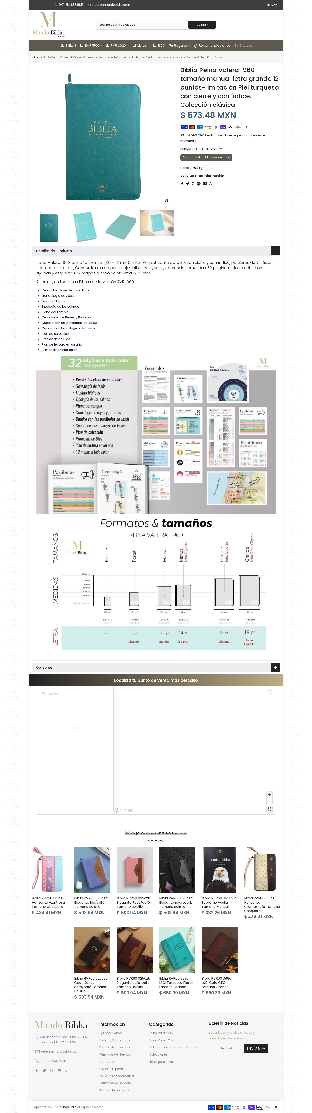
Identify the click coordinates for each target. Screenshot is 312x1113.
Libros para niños (161, 1062)
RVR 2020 (118, 45)
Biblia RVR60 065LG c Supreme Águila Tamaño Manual (219, 902)
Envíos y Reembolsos (114, 1040)
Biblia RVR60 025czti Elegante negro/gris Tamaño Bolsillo (176, 902)
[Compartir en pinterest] (192, 183)
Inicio (35, 57)
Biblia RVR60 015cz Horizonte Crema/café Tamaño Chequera (262, 904)
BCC (161, 45)
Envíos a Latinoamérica (116, 1076)
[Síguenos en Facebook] (36, 1070)
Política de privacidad (115, 1047)
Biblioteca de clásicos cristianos (172, 1047)
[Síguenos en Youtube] (59, 1070)
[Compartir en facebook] (182, 183)
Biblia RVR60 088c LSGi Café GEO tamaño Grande (216, 982)
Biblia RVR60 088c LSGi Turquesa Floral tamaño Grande (176, 982)
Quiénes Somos (111, 1033)
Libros (142, 45)
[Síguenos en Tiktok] (66, 1070)
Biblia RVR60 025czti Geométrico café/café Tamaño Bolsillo (91, 985)
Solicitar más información (202, 175)
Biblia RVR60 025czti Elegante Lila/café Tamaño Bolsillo (91, 902)
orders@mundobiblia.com (111, 5)
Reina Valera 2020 (162, 1040)
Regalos (180, 45)
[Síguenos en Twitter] (44, 1070)
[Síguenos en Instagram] (51, 1070)
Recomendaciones (214, 45)
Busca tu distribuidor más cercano (206, 157)
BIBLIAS (71, 45)
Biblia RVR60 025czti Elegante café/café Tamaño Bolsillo (133, 982)
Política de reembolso (115, 1090)
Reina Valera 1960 (162, 1033)
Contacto (106, 1062)
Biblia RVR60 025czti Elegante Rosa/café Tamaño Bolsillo (133, 902)
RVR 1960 (92, 45)
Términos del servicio (115, 1083)
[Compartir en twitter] (187, 183)
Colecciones (158, 1054)
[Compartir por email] (205, 183)
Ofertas (245, 45)
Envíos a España (111, 1069)
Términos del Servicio (115, 1054)
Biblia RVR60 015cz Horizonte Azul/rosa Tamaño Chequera (48, 902)
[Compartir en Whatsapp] (210, 183)
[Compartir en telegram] (199, 183)
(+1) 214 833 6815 (71, 5)
